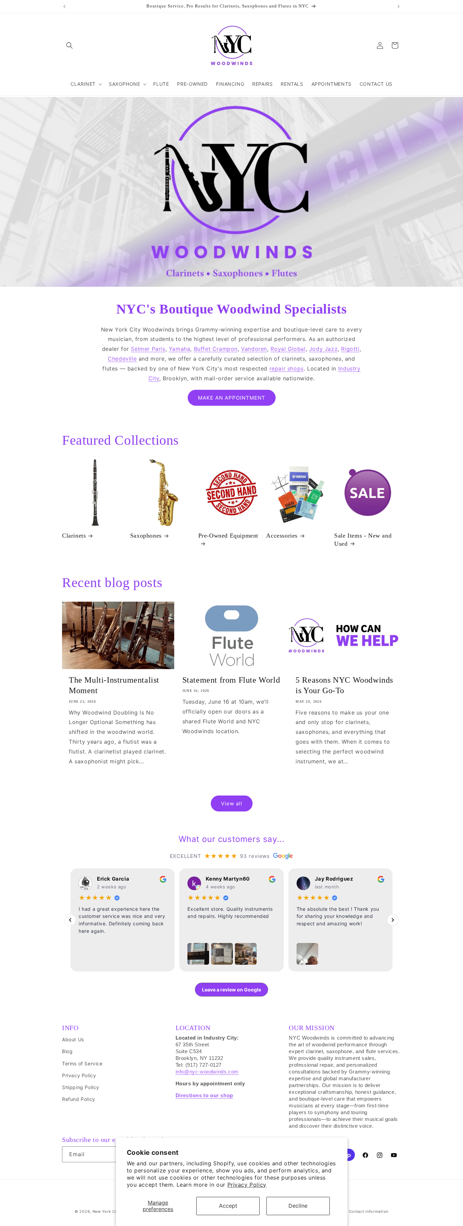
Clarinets (74, 535)
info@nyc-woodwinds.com (207, 1071)
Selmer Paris (148, 348)
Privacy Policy (246, 1184)
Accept (228, 1205)
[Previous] (70, 920)
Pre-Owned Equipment (228, 535)
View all (231, 803)
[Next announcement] (398, 6)
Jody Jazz (323, 348)
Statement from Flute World (231, 680)
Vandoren (254, 348)
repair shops (286, 368)
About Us (73, 1039)
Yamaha (179, 348)
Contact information (368, 1211)
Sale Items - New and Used (362, 539)
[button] (69, 45)
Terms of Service (82, 1063)
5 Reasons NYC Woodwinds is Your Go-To (344, 685)
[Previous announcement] (64, 6)
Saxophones (146, 535)
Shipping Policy (80, 1087)
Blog (67, 1051)
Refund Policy (78, 1099)
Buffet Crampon (216, 348)
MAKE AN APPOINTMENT (231, 398)
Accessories (282, 535)
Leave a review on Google (231, 989)
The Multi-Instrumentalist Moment (114, 685)
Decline (297, 1205)
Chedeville (122, 358)
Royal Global (287, 348)
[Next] (393, 920)
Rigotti (350, 348)
